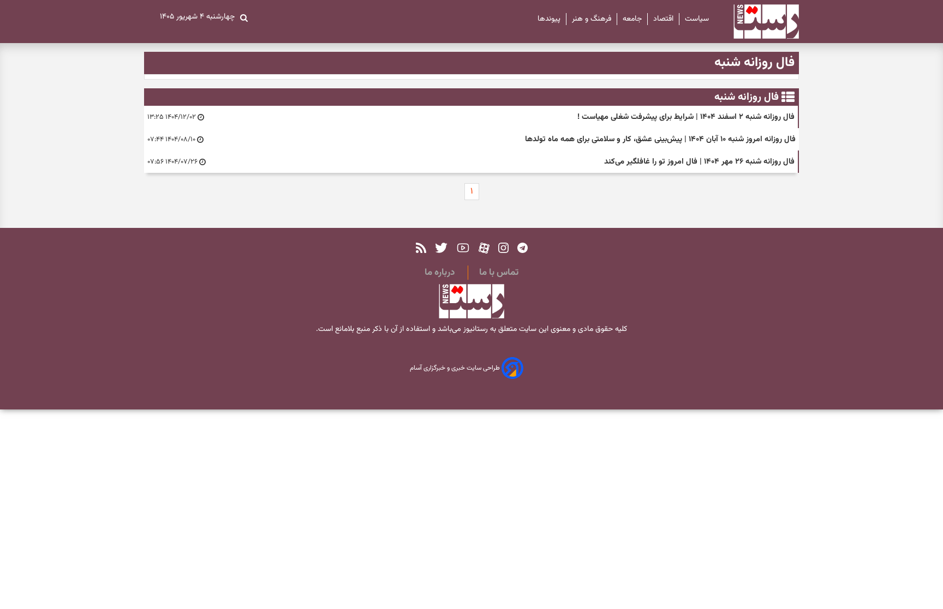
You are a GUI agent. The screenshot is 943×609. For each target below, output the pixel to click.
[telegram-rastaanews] (522, 248)
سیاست (697, 19)
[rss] (421, 248)
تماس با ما (498, 273)
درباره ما (440, 273)
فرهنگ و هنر (591, 19)
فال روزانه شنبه (746, 97)
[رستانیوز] (756, 21)
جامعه (632, 19)
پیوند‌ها (549, 19)
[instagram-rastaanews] (503, 248)
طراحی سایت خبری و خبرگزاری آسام (456, 368)
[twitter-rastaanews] (441, 248)
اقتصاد (663, 19)
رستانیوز (474, 329)
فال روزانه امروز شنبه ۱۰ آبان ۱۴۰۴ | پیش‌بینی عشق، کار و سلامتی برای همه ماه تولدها (660, 139)
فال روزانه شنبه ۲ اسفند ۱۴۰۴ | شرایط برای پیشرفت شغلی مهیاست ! (686, 117)
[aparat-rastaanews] (484, 248)
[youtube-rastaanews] (463, 248)
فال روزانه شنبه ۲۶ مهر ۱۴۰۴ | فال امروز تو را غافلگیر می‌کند (699, 161)
